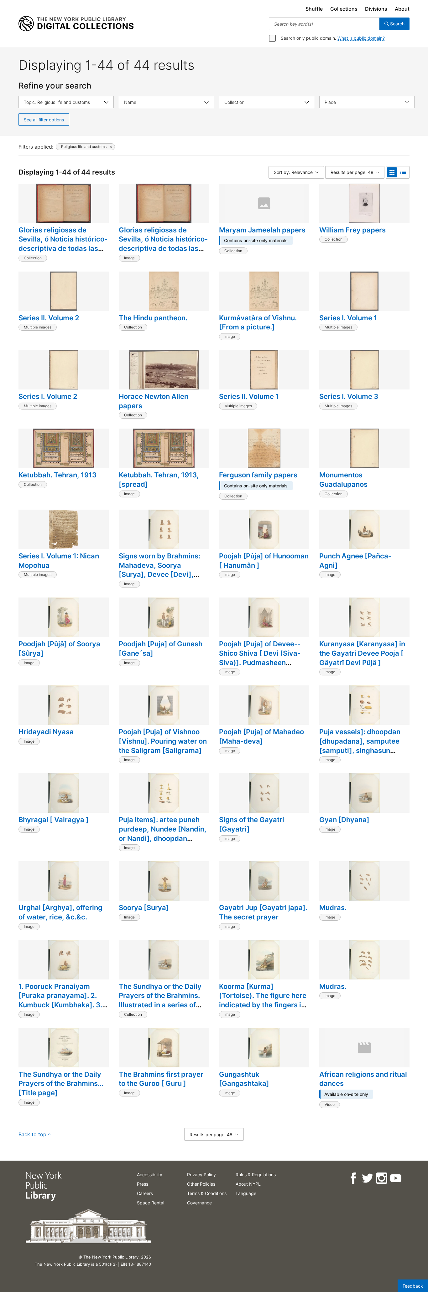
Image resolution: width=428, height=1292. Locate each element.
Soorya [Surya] (144, 907)
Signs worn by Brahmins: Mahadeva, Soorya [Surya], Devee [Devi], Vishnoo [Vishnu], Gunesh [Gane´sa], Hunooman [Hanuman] (162, 579)
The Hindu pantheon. (153, 318)
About (402, 9)
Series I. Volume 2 (47, 396)
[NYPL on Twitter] (367, 1178)
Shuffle (314, 9)
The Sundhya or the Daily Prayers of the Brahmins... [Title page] (60, 1083)
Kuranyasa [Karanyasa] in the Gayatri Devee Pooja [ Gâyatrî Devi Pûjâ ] (362, 653)
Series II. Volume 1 (249, 396)
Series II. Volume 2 (48, 318)
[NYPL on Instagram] (381, 1178)
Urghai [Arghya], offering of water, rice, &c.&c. (60, 912)
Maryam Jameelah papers (262, 230)
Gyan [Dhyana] (344, 820)
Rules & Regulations (256, 1174)
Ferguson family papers (258, 475)
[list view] (403, 172)
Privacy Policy (201, 1174)
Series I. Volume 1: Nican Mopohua (58, 560)
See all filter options (44, 119)
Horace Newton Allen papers (153, 401)
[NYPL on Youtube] (395, 1178)
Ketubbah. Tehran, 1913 (57, 475)
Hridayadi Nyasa (46, 732)
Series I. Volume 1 (348, 318)
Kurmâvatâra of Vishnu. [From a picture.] (258, 322)
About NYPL (248, 1184)
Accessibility (149, 1174)
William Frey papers (352, 230)
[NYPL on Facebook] (353, 1178)
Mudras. (333, 907)
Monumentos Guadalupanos (343, 479)
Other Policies (201, 1184)
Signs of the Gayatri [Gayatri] (251, 824)
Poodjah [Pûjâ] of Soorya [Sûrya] (59, 648)
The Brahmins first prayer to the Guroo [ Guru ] (161, 1079)
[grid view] (392, 172)
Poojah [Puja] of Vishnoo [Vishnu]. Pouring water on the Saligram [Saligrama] (163, 741)
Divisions (376, 9)
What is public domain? (361, 38)
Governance (199, 1202)
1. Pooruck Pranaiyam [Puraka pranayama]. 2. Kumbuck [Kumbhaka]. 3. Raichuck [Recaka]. (60, 1000)
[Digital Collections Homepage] (75, 24)
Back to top (32, 1134)
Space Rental (150, 1202)
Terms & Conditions (207, 1193)
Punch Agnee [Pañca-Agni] (355, 560)
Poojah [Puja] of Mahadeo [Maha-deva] (261, 736)
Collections (344, 9)
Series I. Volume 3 (348, 396)
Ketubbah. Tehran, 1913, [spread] (159, 479)
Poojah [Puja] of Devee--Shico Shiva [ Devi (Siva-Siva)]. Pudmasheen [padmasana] (259, 658)
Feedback (413, 1286)
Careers (145, 1193)
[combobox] (324, 24)
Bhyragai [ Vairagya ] (53, 820)
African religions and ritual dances (363, 1079)
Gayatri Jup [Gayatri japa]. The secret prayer (263, 912)
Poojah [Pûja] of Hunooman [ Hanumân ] (264, 560)
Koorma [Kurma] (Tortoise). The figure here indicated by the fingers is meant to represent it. (262, 1000)
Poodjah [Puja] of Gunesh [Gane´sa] (160, 648)
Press (142, 1184)
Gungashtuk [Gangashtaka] (244, 1079)
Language (246, 1193)
